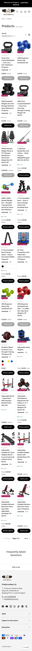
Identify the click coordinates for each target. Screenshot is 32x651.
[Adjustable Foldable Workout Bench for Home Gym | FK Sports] (23, 490)
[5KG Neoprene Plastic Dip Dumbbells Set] (7, 292)
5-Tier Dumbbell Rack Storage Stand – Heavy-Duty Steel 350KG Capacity (7, 254)
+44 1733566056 (10, 597)
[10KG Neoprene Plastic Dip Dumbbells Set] (23, 46)
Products (9, 18)
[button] (25, 12)
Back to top (16, 567)
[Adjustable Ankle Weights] (23, 335)
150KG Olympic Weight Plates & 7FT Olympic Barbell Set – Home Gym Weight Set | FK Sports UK (7, 155)
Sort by (4, 33)
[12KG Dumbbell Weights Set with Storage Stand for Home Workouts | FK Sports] (7, 89)
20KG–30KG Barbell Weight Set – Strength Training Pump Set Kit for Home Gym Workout (7, 204)
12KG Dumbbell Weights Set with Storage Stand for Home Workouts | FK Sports (7, 105)
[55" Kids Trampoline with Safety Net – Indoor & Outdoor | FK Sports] (23, 238)
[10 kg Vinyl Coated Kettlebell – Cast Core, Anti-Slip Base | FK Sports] (7, 46)
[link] (6, 538)
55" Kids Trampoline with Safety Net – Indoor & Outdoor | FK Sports (23, 254)
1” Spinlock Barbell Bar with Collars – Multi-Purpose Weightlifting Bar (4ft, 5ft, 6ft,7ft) (23, 154)
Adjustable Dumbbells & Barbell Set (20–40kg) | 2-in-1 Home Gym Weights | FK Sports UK (23, 403)
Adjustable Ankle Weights (23, 348)
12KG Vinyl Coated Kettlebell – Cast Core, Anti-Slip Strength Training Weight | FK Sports (23, 108)
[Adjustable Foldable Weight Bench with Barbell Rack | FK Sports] (23, 438)
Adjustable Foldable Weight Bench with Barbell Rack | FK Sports (23, 454)
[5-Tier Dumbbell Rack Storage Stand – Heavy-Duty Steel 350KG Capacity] (7, 238)
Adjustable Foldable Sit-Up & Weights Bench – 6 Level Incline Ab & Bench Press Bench (7, 456)
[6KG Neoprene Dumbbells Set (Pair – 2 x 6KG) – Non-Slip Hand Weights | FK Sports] (23, 292)
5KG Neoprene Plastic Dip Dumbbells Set (6, 306)
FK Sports (8, 646)
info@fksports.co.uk (11, 599)
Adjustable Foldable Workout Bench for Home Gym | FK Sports (23, 505)
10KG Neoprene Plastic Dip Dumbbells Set (23, 60)
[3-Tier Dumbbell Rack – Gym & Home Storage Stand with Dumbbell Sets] (23, 186)
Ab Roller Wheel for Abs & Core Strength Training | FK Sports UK (7, 350)
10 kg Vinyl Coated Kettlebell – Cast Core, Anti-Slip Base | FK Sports (7, 62)
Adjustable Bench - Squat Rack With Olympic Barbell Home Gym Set (7, 400)
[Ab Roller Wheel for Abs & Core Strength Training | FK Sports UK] (7, 335)
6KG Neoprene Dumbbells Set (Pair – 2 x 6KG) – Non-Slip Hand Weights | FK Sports (23, 309)
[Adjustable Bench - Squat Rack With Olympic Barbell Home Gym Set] (7, 384)
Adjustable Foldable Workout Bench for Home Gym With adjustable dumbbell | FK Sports (7, 509)
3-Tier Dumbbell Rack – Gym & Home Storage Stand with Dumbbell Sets (23, 202)
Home (3, 18)
